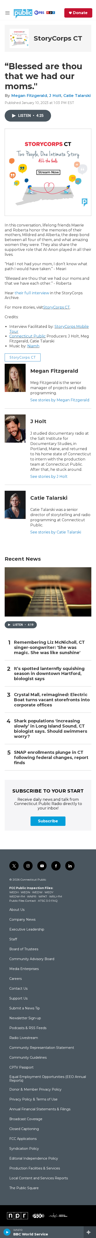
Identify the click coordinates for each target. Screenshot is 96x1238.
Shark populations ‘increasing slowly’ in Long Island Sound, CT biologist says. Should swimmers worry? (50, 729)
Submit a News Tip (24, 1008)
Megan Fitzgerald (29, 95)
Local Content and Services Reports (38, 1178)
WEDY (49, 892)
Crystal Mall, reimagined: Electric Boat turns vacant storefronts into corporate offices (52, 700)
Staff (13, 939)
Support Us (18, 998)
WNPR (31, 896)
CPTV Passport (21, 1067)
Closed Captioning (24, 1129)
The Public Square (24, 1188)
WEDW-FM (17, 896)
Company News (22, 920)
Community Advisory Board (31, 959)
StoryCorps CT (58, 38)
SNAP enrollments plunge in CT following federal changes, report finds (51, 757)
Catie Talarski (77, 95)
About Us (16, 910)
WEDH (14, 892)
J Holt (55, 95)
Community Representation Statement (41, 1048)
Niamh (33, 346)
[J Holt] (15, 428)
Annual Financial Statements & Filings (39, 1109)
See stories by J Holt (49, 476)
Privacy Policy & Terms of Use (33, 1099)
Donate (80, 13)
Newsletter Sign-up (25, 1018)
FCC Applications (23, 1139)
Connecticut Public (27, 336)
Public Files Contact (22, 900)
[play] (7, 1232)
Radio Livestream (23, 1038)
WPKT (42, 896)
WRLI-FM (55, 896)
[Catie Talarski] (15, 505)
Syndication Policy (24, 1149)
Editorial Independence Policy (33, 1159)
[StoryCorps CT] (19, 38)
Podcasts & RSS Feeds (27, 1028)
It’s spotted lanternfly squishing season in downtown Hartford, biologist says (49, 674)
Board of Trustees (23, 949)
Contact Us (18, 989)
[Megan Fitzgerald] (15, 378)
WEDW (37, 892)
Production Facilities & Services (34, 1168)
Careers (15, 979)
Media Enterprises (24, 969)
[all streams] (90, 1232)
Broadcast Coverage (25, 1119)
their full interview (32, 293)
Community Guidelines (28, 1058)
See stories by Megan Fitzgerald (59, 400)
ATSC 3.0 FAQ (48, 900)
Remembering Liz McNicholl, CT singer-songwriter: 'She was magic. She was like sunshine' (49, 647)
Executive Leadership (26, 929)
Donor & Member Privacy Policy (35, 1090)
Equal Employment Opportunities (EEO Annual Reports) (47, 1079)
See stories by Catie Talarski (55, 532)
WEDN (25, 892)
